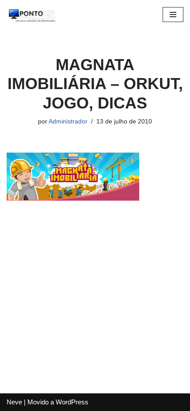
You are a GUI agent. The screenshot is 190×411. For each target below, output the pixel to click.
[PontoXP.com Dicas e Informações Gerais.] (33, 14)
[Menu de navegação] (173, 14)
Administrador (68, 121)
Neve (14, 402)
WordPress (72, 402)
